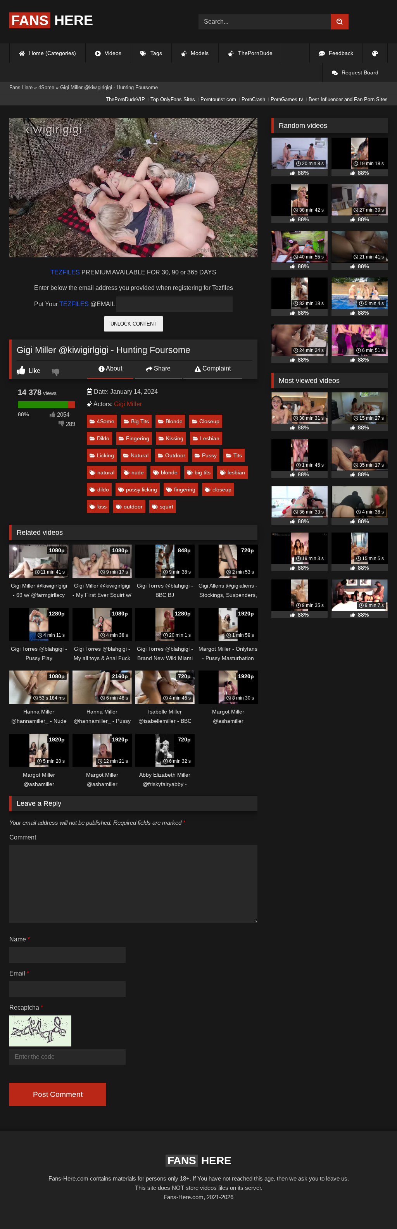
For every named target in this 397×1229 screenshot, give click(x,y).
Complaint (216, 368)
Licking (105, 455)
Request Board (359, 72)
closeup (221, 489)
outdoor (133, 506)
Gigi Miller (128, 404)
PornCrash (253, 99)
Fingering (137, 438)
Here (52, 20)
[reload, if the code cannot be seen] (40, 1044)
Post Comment (58, 1094)
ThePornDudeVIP (125, 99)
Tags (155, 53)
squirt (166, 506)
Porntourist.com (218, 99)
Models (199, 53)
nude (137, 472)
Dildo (103, 438)
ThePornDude (254, 53)
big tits (203, 472)
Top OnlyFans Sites (172, 99)
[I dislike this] (56, 373)
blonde (169, 472)
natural (105, 472)
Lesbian (209, 438)
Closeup (209, 421)
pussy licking (141, 489)
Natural (139, 455)
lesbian (236, 472)
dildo (103, 489)
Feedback (340, 53)
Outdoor (175, 455)
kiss (102, 506)
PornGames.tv (287, 99)
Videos (112, 53)
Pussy (209, 455)
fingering (184, 489)
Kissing (174, 438)
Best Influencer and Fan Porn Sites (348, 99)
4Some (105, 421)
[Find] (340, 21)
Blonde (174, 421)
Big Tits (140, 421)
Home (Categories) (52, 53)
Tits (237, 455)
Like (33, 370)
